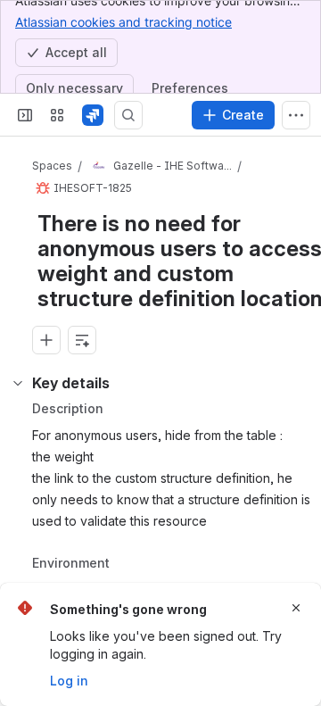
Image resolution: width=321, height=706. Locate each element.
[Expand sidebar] (25, 115)
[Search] (128, 115)
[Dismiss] (296, 608)
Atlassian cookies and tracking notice (123, 21)
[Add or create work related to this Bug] (46, 340)
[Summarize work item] (82, 340)
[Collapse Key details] (18, 383)
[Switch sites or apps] (57, 115)
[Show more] (296, 115)
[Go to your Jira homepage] (92, 115)
